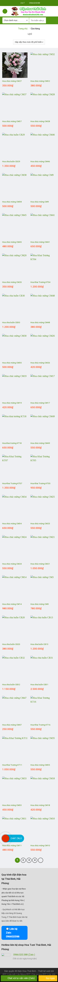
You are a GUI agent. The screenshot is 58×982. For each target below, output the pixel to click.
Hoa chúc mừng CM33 (12, 805)
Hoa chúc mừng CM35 (40, 765)
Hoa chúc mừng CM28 (40, 121)
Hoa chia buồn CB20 (11, 644)
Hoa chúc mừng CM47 (12, 725)
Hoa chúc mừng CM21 (40, 564)
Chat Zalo (16, 838)
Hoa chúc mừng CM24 (12, 564)
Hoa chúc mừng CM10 (40, 845)
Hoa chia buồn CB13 (39, 644)
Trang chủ (23, 28)
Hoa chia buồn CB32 (11, 684)
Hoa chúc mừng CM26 (40, 362)
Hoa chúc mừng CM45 (12, 242)
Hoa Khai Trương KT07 (12, 483)
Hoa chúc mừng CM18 (40, 805)
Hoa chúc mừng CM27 (12, 81)
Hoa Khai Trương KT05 (40, 483)
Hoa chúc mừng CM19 (12, 403)
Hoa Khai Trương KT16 (40, 725)
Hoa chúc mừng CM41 (40, 242)
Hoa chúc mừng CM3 (39, 604)
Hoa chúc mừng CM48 (40, 322)
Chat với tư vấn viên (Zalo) (21, 978)
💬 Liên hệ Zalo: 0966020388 (12, 932)
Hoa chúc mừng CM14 (12, 604)
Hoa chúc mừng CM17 (40, 403)
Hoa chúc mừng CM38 (12, 202)
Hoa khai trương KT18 (12, 443)
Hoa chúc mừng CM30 (12, 362)
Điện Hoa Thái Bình (27, 971)
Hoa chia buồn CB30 (11, 322)
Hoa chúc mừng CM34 (12, 523)
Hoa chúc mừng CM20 (12, 282)
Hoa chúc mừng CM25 (40, 523)
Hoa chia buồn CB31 (39, 684)
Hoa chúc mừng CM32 (40, 81)
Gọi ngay (50, 978)
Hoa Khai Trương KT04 (40, 282)
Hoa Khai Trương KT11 (12, 765)
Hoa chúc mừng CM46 (40, 161)
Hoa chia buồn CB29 (11, 161)
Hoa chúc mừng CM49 (40, 443)
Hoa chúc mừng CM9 (39, 202)
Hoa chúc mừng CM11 (12, 845)
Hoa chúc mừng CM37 (12, 121)
